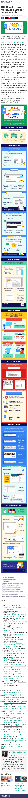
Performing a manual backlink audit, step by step (15, 739)
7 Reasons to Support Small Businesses (5, 785)
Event (12, 717)
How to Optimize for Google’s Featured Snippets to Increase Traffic (15, 720)
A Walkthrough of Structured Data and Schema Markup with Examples (15, 726)
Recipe (13, 729)
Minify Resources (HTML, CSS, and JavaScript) (14, 635)
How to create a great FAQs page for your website (14, 678)
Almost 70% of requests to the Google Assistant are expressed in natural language (15, 665)
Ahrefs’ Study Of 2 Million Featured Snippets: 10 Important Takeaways (14, 692)
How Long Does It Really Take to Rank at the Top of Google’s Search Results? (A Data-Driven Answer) (14, 733)
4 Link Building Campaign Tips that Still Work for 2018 (11, 746)
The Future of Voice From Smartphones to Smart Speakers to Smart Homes (15, 608)
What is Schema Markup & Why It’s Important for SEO (14, 713)
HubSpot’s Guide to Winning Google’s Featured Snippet (15, 702)
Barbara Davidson (19, 752)
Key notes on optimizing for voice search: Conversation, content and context (13, 672)
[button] (2, 18)
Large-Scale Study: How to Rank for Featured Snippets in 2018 (14, 708)
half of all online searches (17, 83)
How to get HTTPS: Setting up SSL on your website (15, 658)
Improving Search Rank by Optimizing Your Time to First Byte (14, 644)
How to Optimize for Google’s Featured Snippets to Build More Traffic (15, 697)
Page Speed (15, 648)
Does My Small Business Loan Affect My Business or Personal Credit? (20, 786)
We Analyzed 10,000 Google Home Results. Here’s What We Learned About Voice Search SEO (15, 652)
